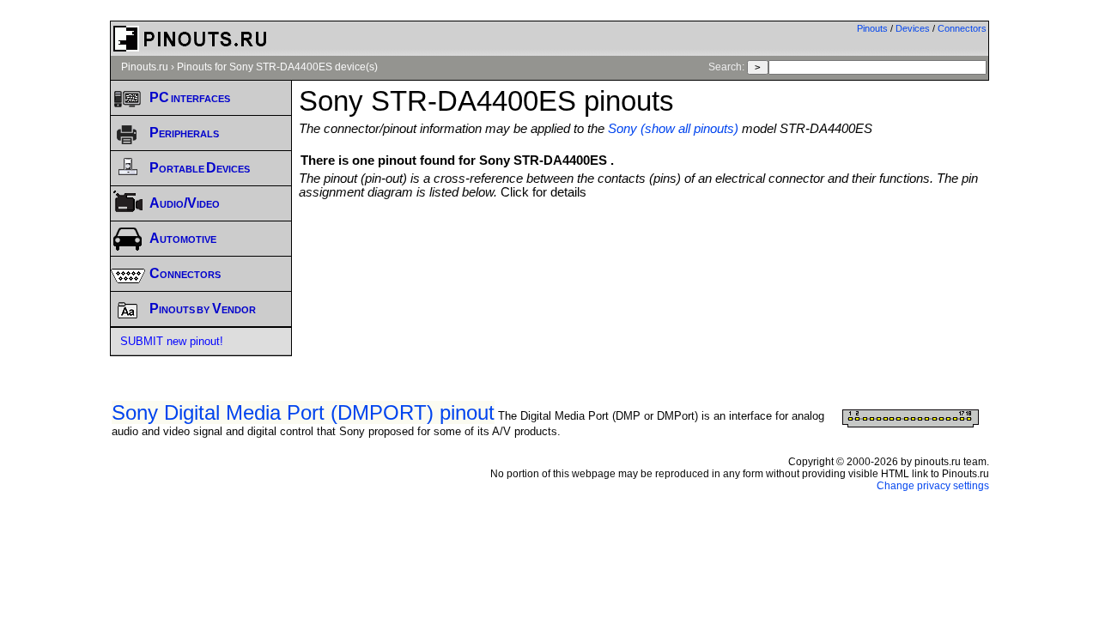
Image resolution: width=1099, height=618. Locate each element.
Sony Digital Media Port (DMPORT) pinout (303, 412)
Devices (913, 28)
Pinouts (872, 28)
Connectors (962, 28)
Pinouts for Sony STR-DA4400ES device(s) (277, 67)
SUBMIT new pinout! (171, 341)
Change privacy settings (933, 486)
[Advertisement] (643, 246)
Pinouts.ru (144, 67)
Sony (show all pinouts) (673, 129)
